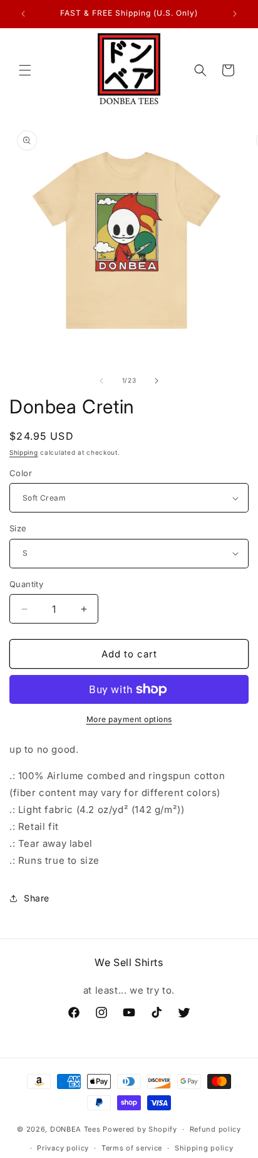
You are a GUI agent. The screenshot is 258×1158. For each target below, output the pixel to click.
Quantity (26, 584)
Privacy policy (63, 1148)
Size (18, 528)
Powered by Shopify (140, 1129)
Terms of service (131, 1148)
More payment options (129, 719)
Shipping (23, 452)
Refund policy (215, 1129)
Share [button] (36, 898)
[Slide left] (101, 381)
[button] (25, 70)
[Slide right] (156, 381)
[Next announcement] (235, 14)
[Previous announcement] (23, 14)
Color (20, 473)
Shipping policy (204, 1148)
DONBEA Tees (75, 1129)
